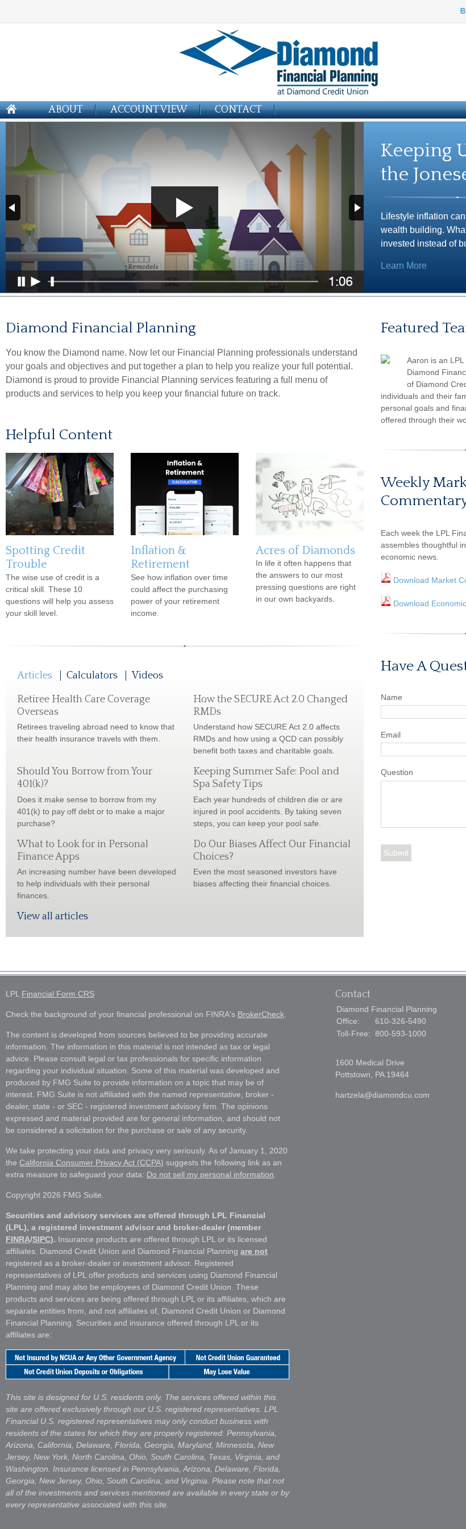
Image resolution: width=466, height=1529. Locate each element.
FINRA (18, 1239)
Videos (147, 675)
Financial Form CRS (58, 993)
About (65, 109)
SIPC (41, 1239)
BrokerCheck (261, 1014)
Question (397, 772)
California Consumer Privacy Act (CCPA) (91, 1162)
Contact (238, 109)
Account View (149, 109)
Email (391, 734)
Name (391, 697)
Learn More (404, 265)
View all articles (52, 916)
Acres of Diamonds (305, 550)
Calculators (92, 675)
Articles (34, 675)
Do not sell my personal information (210, 1174)
